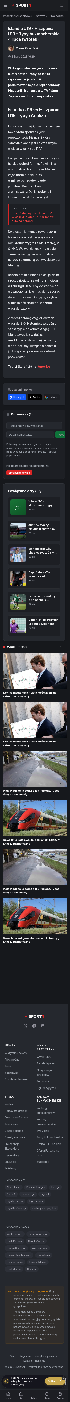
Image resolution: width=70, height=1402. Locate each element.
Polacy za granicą (16, 1061)
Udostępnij (18, 397)
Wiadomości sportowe (17, 15)
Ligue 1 (45, 1144)
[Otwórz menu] (5, 5)
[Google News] (42, 976)
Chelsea (32, 1219)
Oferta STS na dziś (49, 1094)
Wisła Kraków (15, 1184)
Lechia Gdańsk (37, 1212)
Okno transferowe (16, 1068)
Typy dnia (43, 1081)
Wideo (9, 1054)
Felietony (10, 1118)
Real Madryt (14, 1219)
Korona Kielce (15, 1212)
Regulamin (26, 1306)
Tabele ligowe (46, 1014)
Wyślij (63, 434)
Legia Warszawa (38, 1184)
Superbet (44, 366)
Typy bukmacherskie (50, 1087)
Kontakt (27, 1311)
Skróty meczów (15, 1087)
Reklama (40, 1311)
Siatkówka (11, 1023)
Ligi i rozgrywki (46, 1038)
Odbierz (55, 1381)
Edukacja (10, 1112)
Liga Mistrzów (15, 1151)
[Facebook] (34, 976)
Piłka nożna (56, 15)
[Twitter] (25, 976)
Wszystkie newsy (16, 1003)
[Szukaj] (61, 5)
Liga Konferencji (16, 1158)
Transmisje (11, 1074)
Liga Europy (36, 1151)
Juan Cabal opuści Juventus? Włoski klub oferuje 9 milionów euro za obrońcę (33, 217)
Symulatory (12, 1105)
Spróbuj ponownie (19, 472)
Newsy (40, 15)
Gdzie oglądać (14, 1081)
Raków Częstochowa (19, 1205)
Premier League (35, 1137)
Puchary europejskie (44, 1158)
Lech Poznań (14, 1191)
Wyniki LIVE (44, 1007)
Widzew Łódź (40, 1198)
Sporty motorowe (16, 1029)
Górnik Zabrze (36, 1191)
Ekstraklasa (13, 1137)
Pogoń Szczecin (16, 1198)
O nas (13, 1306)
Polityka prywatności (47, 1306)
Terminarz (43, 1031)
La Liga (55, 1137)
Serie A (11, 1144)
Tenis (8, 1016)
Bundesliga (28, 1144)
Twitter (36, 397)
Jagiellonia (43, 1205)
